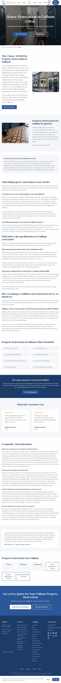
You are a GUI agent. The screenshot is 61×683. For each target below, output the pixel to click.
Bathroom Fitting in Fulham (23, 575)
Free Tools (29, 2)
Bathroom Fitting (21, 627)
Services (13, 2)
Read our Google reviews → (23, 544)
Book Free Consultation (20, 607)
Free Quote (56, 2)
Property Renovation (11, 47)
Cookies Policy (36, 654)
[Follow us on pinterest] (48, 636)
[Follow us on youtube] (56, 633)
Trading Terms (36, 649)
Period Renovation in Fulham (52, 566)
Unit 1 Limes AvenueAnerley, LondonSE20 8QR (7, 631)
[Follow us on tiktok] (53, 636)
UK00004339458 (43, 675)
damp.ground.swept (7, 651)
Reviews (34, 638)
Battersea (23, 564)
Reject (48, 679)
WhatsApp (50, 630)
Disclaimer (35, 652)
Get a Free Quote (21, 34)
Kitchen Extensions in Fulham (9, 576)
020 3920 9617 (49, 2)
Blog (40, 2)
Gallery (35, 2)
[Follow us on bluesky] (56, 636)
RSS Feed (34, 661)
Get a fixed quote (30, 392)
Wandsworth (38, 564)
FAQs (33, 636)
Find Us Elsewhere (37, 643)
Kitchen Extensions (22, 629)
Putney (8, 564)
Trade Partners (36, 641)
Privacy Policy (36, 645)
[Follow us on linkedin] (53, 633)
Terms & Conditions (37, 647)
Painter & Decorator (22, 632)
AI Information (36, 656)
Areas (18, 2)
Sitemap (34, 658)
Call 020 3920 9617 (39, 34)
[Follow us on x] (51, 636)
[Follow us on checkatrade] (48, 638)
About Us (34, 625)
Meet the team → (9, 544)
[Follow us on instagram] (51, 633)
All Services (20, 649)
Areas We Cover (36, 632)
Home (3, 47)
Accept (56, 679)
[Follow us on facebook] (48, 633)
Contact (45, 2)
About (24, 2)
